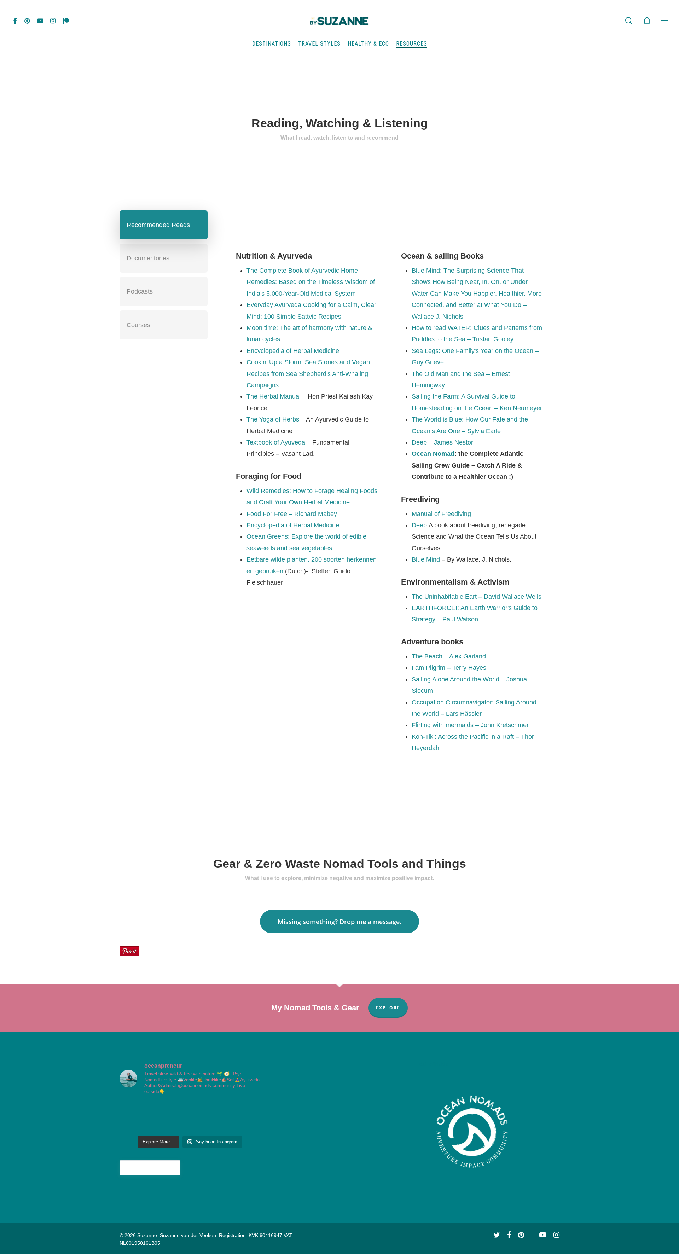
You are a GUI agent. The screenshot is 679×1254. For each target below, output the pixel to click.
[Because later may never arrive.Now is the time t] (226, 1124)
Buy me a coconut (150, 1168)
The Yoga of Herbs (272, 419)
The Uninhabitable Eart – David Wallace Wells (476, 596)
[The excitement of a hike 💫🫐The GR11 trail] (154, 1109)
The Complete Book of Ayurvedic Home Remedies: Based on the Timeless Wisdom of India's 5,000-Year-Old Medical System (310, 282)
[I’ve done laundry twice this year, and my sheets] (178, 1124)
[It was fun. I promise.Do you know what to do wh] (178, 1109)
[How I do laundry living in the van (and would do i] (202, 1124)
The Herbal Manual (273, 396)
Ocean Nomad (433, 453)
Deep (419, 525)
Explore (388, 1008)
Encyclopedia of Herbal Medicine (292, 350)
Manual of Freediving (441, 513)
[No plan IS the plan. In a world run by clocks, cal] (130, 1109)
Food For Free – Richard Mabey (291, 513)
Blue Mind (426, 559)
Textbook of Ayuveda (275, 442)
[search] (629, 20)
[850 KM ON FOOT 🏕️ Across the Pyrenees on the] (202, 1109)
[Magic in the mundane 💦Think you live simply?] (250, 1109)
